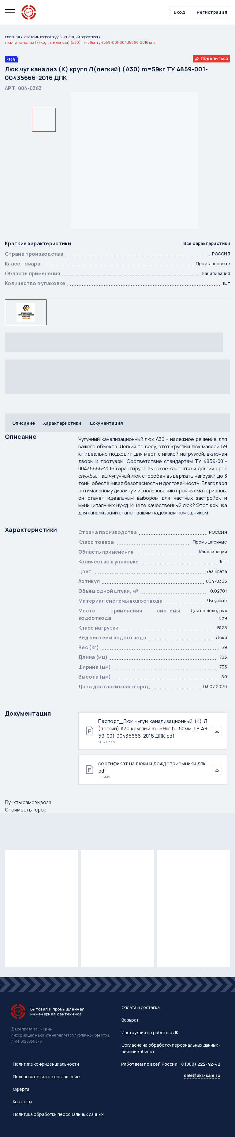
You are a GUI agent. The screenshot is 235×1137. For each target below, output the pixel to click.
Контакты (22, 1102)
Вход (179, 12)
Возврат (130, 1020)
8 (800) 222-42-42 (200, 1064)
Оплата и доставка (140, 1007)
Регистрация (212, 12)
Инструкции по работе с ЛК (149, 1032)
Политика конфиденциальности (46, 1064)
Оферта (21, 1089)
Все (206, 243)
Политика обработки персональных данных (58, 1114)
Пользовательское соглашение (46, 1076)
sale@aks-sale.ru (202, 1075)
